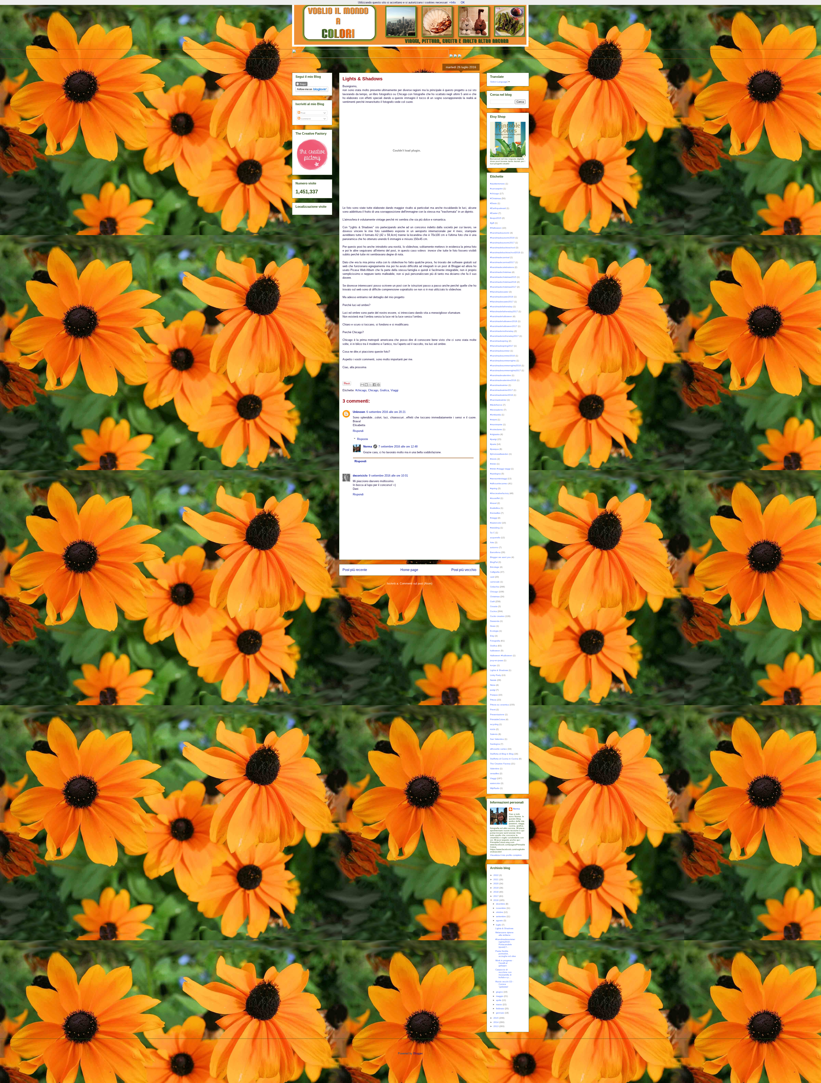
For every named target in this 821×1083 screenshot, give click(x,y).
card (492, 577)
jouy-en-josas (496, 660)
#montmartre (496, 424)
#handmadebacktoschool (502, 247)
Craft (492, 601)
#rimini (493, 464)
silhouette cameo (498, 749)
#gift (492, 223)
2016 (496, 900)
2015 (496, 1018)
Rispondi (358, 431)
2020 (496, 883)
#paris (493, 444)
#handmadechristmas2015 (503, 277)
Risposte (362, 439)
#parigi (493, 439)
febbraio (500, 1008)
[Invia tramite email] (362, 385)
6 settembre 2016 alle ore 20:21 (386, 411)
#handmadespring (499, 341)
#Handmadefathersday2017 (504, 311)
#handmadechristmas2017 (503, 287)
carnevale (495, 582)
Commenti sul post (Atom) (416, 583)
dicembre (501, 904)
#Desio (493, 203)
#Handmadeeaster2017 (502, 301)
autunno (494, 547)
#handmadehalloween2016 (503, 321)
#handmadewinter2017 (501, 390)
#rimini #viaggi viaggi (500, 469)
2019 (496, 888)
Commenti (305, 119)
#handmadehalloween (501, 316)
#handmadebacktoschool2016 (505, 252)
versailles (494, 773)
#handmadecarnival (499, 257)
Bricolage (494, 567)
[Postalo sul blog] (366, 385)
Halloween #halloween (501, 655)
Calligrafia (495, 572)
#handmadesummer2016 (502, 356)
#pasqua (494, 449)
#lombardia (495, 414)
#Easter (494, 213)
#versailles (495, 513)
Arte (492, 542)
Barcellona (495, 552)
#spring (493, 488)
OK (463, 2)
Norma (367, 446)
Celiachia (494, 587)
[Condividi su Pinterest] (378, 385)
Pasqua (494, 695)
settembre (501, 916)
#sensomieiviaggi (498, 478)
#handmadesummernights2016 (505, 365)
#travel (493, 503)
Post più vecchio (463, 570)
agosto (500, 920)
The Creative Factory (500, 763)
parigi (492, 690)
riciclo (492, 729)
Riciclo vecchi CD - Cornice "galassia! (504, 984)
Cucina (493, 611)
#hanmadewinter (498, 400)
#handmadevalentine (500, 375)
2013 (496, 1026)
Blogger (417, 1053)
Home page (409, 570)
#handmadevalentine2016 (503, 380)
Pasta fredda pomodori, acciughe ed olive (505, 953)
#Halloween (496, 228)
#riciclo (493, 459)
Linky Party (495, 675)
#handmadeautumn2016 (502, 238)
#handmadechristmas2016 (503, 282)
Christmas (495, 596)
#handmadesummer (500, 351)
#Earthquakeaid (498, 208)
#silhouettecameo (499, 483)
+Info (452, 2)
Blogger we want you (500, 557)
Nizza (492, 685)
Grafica (384, 390)
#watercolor (495, 523)
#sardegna (495, 473)
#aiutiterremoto (497, 183)
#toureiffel (495, 498)
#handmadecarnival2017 (502, 262)
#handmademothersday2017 (504, 336)
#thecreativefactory (499, 493)
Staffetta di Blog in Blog (502, 754)
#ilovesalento (496, 410)
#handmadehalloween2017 (503, 326)
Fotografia (495, 641)
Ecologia (494, 631)
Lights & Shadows (499, 670)
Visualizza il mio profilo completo (506, 855)
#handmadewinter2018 (501, 395)
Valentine (494, 768)
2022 (496, 875)
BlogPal (494, 562)
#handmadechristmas (500, 272)
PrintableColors (497, 719)
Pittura (493, 700)
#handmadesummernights (503, 360)
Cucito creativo (497, 616)
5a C (492, 532)
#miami (493, 419)
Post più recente (355, 570)
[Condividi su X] (370, 385)
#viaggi (493, 518)
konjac (493, 665)
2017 (496, 896)
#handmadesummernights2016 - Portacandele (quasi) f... (505, 943)
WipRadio (494, 788)
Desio (493, 626)
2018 (496, 892)
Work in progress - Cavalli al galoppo (504, 963)
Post (302, 113)
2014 (496, 1022)
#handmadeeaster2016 (501, 297)
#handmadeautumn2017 (502, 242)
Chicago (373, 390)
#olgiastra (495, 434)
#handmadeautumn (499, 233)
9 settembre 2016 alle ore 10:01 (388, 475)
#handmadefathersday (501, 306)
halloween (495, 650)
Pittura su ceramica (499, 704)
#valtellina (495, 508)
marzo (499, 1004)
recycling (494, 724)
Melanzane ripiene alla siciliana (504, 933)
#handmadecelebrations (502, 267)
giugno (500, 992)
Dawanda (494, 621)
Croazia (494, 606)
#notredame (496, 429)
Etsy (492, 636)
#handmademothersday (502, 331)
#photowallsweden (499, 454)
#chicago (360, 390)
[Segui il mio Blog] (301, 85)
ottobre (500, 912)
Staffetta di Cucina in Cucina (504, 759)
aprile (499, 1000)
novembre (501, 908)
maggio (500, 996)
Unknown (359, 411)
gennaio (500, 1013)
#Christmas (495, 198)
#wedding (495, 528)
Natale (493, 680)
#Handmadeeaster (499, 292)
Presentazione (497, 714)
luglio (499, 925)
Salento (494, 734)
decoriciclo (360, 475)
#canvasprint (496, 188)
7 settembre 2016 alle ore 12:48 (398, 446)
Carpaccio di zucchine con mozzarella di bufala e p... (503, 973)
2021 (496, 879)
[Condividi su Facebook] (374, 385)
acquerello (495, 537)
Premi (493, 709)
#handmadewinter (499, 385)
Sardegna (495, 744)
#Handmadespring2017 (501, 346)
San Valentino (497, 739)
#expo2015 (495, 218)
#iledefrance (496, 405)
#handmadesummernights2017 (505, 370)
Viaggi (394, 390)
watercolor (495, 783)
